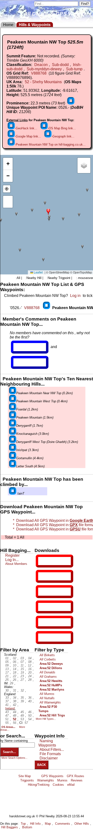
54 (29, 719)
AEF (42, 622)
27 (22, 680)
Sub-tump (74, 69)
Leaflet (38, 272)
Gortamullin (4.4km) (29, 458)
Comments (62, 823)
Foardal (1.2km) (27, 409)
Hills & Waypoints (35, 25)
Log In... (23, 362)
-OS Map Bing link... (62, 128)
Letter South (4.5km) (30, 466)
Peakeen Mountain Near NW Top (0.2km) (44, 393)
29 (11, 683)
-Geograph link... (63, 136)
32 (22, 690)
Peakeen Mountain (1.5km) (34, 417)
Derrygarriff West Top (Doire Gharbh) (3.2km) (47, 442)
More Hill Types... (46, 718)
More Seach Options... (14, 757)
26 (14, 680)
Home (8, 25)
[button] (48, 211)
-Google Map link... (28, 136)
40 (29, 701)
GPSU (43, 592)
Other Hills (81, 823)
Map (48, 823)
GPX (42, 561)
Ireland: (10, 708)
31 (14, 690)
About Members (16, 564)
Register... (25, 347)
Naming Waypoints (47, 743)
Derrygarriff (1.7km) (29, 425)
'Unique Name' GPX (53, 576)
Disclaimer (49, 758)
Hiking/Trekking (38, 784)
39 (22, 701)
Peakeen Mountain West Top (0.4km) (41, 401)
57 (26, 723)
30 (7, 690)
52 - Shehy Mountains (43, 82)
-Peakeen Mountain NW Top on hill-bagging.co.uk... (50, 144)
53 (22, 719)
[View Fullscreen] (8, 202)
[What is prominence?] (71, 103)
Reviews (77, 780)
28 (29, 680)
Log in (75, 296)
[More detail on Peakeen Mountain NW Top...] (47, 307)
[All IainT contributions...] (12, 493)
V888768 (38, 73)
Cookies (58, 784)
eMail (71, 784)
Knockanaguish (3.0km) (32, 434)
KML (42, 607)
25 (7, 680)
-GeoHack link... (26, 128)
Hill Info (35, 823)
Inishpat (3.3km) (27, 450)
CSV (42, 637)
